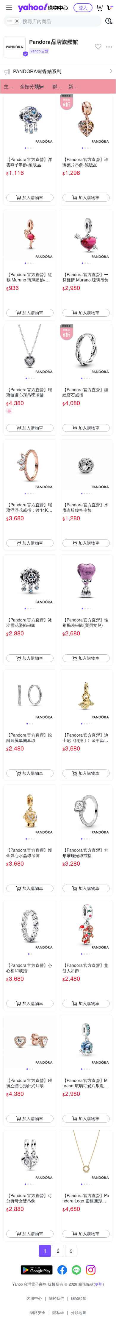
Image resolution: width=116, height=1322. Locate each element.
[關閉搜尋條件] (17, 21)
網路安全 (38, 1312)
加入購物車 (32, 197)
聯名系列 (58, 86)
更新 (99, 1284)
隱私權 (58, 1312)
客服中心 (34, 1298)
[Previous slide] (8, 119)
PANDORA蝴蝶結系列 (37, 71)
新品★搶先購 (74, 86)
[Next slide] (52, 119)
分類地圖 (78, 1312)
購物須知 (79, 1298)
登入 (83, 7)
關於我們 (56, 1298)
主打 (8, 86)
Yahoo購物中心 (43, 8)
